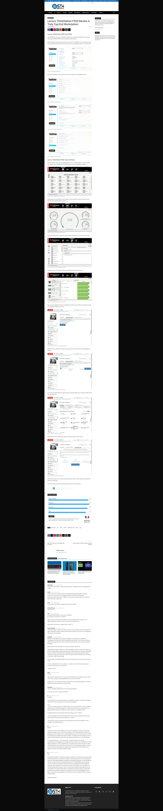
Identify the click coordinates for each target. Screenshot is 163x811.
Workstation (85, 12)
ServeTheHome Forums (112, 0)
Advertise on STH (69, 796)
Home (48, 16)
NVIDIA (65, 527)
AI (54, 12)
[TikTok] (55, 1)
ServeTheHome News (76, 0)
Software (93, 12)
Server (58, 12)
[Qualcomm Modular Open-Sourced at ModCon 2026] (85, 566)
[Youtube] (59, 1)
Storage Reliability (84, 0)
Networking (77, 12)
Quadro (77, 527)
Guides (101, 12)
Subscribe (105, 0)
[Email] (63, 29)
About (90, 0)
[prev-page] (48, 577)
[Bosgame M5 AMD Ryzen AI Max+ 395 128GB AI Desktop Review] (54, 566)
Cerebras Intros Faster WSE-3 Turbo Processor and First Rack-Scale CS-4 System (69, 573)
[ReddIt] (60, 29)
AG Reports (100, 0)
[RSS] (53, 1)
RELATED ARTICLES (52, 558)
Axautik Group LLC (55, 809)
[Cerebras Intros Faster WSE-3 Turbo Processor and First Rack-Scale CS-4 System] (70, 566)
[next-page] (50, 577)
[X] (57, 1)
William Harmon (51, 26)
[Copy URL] (69, 29)
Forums (50, 12)
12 (91, 26)
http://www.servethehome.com (61, 552)
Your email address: (99, 27)
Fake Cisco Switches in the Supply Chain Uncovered (55, 544)
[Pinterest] (54, 29)
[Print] (66, 29)
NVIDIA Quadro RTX (70, 527)
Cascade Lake (53, 527)
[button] (114, 12)
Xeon (80, 527)
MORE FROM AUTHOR (62, 558)
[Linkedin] (51, 1)
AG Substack (95, 0)
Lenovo (61, 527)
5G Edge (65, 12)
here (90, 804)
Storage (70, 12)
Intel (57, 527)
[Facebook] (48, 1)
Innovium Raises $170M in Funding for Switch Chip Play (82, 544)
